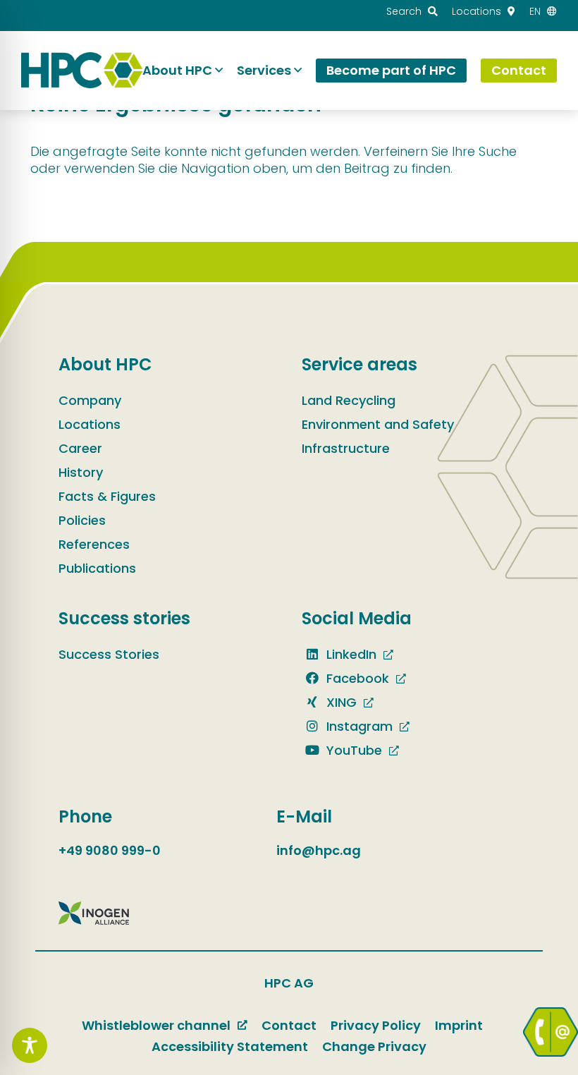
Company (90, 400)
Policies (82, 520)
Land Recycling (348, 400)
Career (80, 448)
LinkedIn (349, 654)
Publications (97, 568)
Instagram (358, 726)
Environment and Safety (378, 424)
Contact (289, 1025)
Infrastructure (346, 448)
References (94, 544)
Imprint (459, 1025)
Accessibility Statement (230, 1046)
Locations (90, 424)
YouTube (352, 750)
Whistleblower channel (156, 1025)
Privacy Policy (376, 1025)
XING (340, 702)
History (81, 472)
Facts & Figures (107, 496)
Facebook (356, 678)
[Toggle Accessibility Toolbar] (30, 1045)
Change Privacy (374, 1046)
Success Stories (109, 654)
